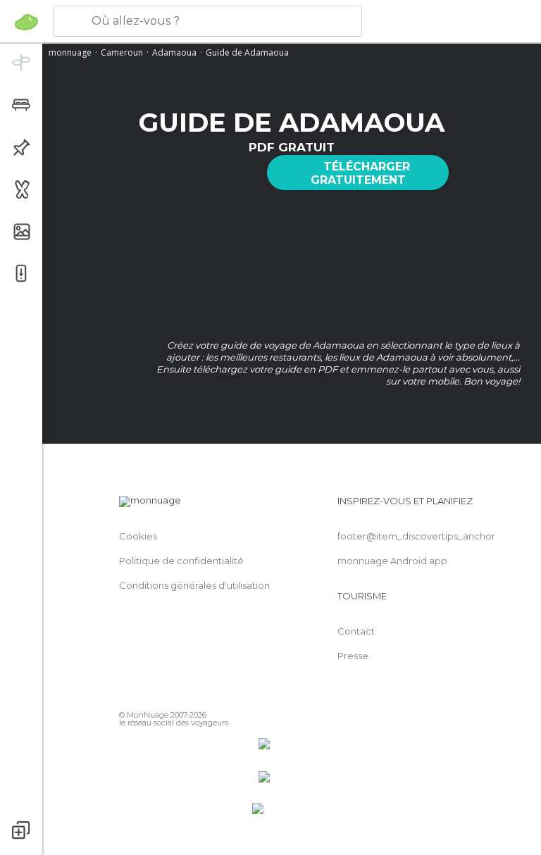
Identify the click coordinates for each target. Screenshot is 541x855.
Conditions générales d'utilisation (194, 585)
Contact (356, 631)
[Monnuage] (26, 22)
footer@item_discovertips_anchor (416, 536)
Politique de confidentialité (181, 560)
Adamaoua (174, 52)
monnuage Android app (392, 560)
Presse (352, 655)
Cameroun (122, 52)
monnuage (70, 52)
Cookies (138, 536)
